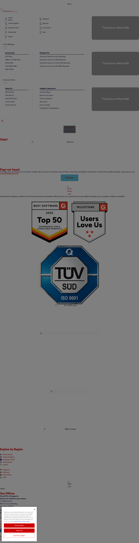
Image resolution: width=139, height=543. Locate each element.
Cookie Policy (17, 521)
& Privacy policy (25, 521)
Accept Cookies (19, 525)
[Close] (35, 509)
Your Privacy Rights (19, 535)
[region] (19, 524)
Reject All (19, 530)
